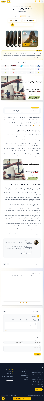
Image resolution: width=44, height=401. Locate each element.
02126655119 (9, 371)
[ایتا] (31, 41)
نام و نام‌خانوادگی (38, 340)
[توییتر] (24, 253)
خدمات (30, 6)
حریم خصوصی (6, 395)
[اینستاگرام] (29, 253)
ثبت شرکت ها (32, 208)
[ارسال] (12, 24)
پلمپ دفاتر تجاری (25, 379)
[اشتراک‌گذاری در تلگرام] (8, 264)
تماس (25, 44)
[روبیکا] (36, 41)
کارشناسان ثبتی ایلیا (37, 125)
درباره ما (12, 395)
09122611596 (9, 373)
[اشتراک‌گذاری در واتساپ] (4, 264)
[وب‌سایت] (31, 253)
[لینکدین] (27, 253)
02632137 (5, 369)
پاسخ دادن (6, 330)
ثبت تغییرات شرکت (25, 373)
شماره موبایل (20, 340)
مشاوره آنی (3, 1)
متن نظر (39, 345)
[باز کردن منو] (42, 1)
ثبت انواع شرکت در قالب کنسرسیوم (32, 110)
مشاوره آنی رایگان (38, 389)
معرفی (33, 44)
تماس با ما (8, 1)
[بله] (33, 41)
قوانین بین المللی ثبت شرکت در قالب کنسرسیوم (14, 111)
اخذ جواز (26, 377)
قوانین (2, 395)
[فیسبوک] (22, 253)
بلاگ (9, 395)
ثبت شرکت (26, 369)
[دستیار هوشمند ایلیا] (3, 398)
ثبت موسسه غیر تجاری (24, 375)
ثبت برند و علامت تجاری (24, 371)
